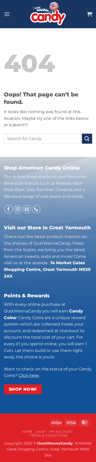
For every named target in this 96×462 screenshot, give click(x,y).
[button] (7, 14)
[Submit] (87, 139)
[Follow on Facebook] (8, 209)
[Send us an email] (27, 209)
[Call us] (36, 209)
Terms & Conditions (49, 435)
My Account (61, 432)
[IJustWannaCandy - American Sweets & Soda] (48, 14)
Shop (41, 432)
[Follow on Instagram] (18, 209)
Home (27, 432)
